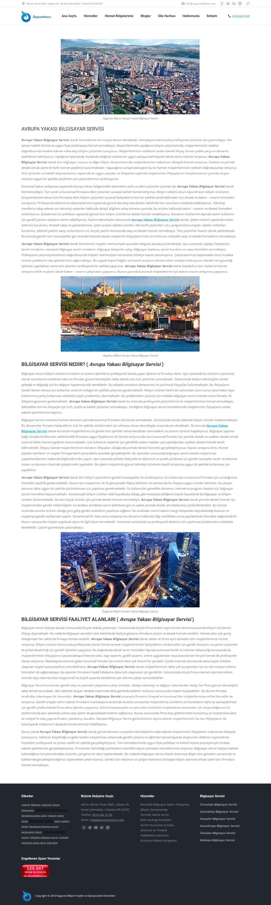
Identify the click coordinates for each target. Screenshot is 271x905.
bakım (57, 821)
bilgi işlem (52, 842)
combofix (63, 837)
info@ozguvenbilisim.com (107, 820)
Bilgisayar (36, 804)
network (52, 815)
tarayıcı (25, 837)
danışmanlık (27, 832)
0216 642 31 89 (241, 16)
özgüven (25, 804)
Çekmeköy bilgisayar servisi (44, 837)
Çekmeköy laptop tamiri (33, 842)
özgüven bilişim (54, 832)
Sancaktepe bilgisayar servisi (43, 826)
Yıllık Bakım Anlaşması (51, 810)
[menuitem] (69, 16)
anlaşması (47, 804)
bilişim (38, 832)
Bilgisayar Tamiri (41, 821)
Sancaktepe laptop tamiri (34, 815)
